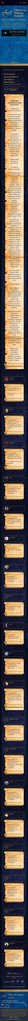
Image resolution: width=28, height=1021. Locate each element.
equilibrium (12, 537)
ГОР (10, 566)
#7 (22, 544)
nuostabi (11, 682)
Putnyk (11, 409)
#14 (22, 756)
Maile (10, 477)
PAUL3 (10, 596)
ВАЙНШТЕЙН (12, 749)
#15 (22, 789)
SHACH (11, 910)
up (9, 507)
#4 (22, 450)
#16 (22, 821)
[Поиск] (20, 2)
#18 (22, 884)
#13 (22, 726)
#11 (22, 659)
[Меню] (2, 3)
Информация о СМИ (4, 1007)
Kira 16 (11, 782)
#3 (22, 416)
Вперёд (15, 973)
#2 (22, 385)
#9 (22, 603)
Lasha (10, 624)
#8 (22, 573)
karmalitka (12, 943)
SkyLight (11, 814)
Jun (10, 877)
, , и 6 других (14, 367)
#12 (22, 689)
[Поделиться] (20, 95)
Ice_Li (10, 652)
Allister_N (11, 378)
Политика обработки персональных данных (13, 1002)
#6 (22, 514)
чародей (11, 443)
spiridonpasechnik (13, 719)
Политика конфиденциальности (17, 1016)
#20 (22, 950)
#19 (22, 917)
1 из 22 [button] (9, 973)
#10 (22, 631)
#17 (22, 852)
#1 (22, 95)
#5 (22, 484)
